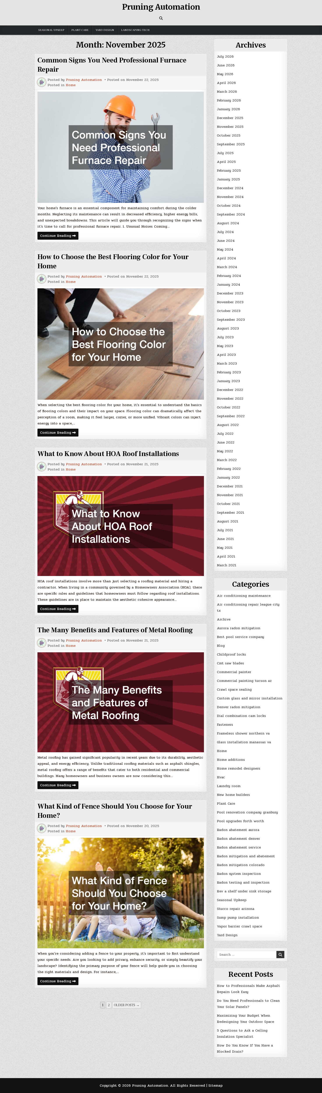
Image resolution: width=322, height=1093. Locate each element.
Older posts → (127, 1005)
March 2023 (227, 363)
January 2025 (228, 179)
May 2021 (225, 547)
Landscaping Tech (135, 30)
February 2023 (229, 372)
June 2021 (225, 539)
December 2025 (230, 118)
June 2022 (225, 442)
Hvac (221, 777)
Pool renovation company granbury (247, 812)
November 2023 (230, 302)
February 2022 (229, 468)
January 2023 (228, 381)
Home (71, 85)
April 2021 (226, 556)
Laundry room (229, 786)
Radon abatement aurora (238, 830)
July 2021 (225, 530)
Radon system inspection (239, 873)
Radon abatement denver (238, 838)
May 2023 (225, 346)
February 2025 (229, 170)
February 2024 (229, 275)
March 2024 (227, 267)
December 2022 (230, 389)
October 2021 (228, 503)
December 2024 (230, 188)
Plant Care (79, 30)
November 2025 (230, 126)
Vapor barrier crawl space (239, 926)
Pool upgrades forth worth (240, 821)
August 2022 (228, 425)
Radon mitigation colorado (241, 865)
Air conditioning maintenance (244, 595)
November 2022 (230, 398)
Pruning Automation (161, 7)
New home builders (233, 794)
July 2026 (225, 56)
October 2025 (228, 135)
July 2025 (225, 153)
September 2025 (231, 144)
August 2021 (227, 521)
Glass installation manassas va (244, 742)
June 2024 (226, 240)
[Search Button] (161, 18)
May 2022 (225, 451)
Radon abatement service (239, 847)
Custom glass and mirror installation (249, 698)
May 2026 (225, 74)
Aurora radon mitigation (238, 628)
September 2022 (231, 416)
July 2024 (225, 232)
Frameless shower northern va (243, 733)
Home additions (231, 759)
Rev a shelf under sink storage (244, 891)
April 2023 (226, 354)
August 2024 (228, 223)
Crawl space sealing (234, 689)
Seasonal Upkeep (51, 30)
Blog (221, 645)
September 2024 (231, 214)
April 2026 (226, 83)
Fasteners (225, 724)
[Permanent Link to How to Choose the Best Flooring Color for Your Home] (120, 343)
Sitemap (215, 1085)
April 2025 (226, 161)
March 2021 (226, 565)
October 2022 (228, 407)
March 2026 (227, 91)
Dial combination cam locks (241, 716)
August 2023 (228, 328)
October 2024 (229, 205)
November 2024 (230, 197)
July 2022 (225, 433)
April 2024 (226, 258)
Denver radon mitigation (238, 707)
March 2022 (227, 460)
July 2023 (225, 337)
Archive (223, 619)
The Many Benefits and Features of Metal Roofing (115, 630)
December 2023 (230, 293)
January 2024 (228, 284)
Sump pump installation (238, 917)
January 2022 (228, 477)
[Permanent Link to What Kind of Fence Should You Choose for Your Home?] (120, 893)
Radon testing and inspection (243, 882)
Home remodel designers (238, 768)
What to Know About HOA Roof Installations (108, 453)
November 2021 (230, 495)
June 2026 (226, 65)
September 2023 (231, 319)
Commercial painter (234, 672)
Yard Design (105, 30)
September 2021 (230, 512)
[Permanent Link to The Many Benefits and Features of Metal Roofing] (120, 702)
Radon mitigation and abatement (246, 856)
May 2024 (225, 249)
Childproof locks (231, 654)
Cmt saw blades (230, 663)
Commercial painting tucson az (244, 680)
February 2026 (229, 100)
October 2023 (228, 311)
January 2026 (228, 109)
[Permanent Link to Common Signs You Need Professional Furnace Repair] (120, 147)
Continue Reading (59, 236)
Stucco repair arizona (235, 908)
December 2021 (230, 486)
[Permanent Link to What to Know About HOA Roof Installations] (120, 526)
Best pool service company (240, 637)
